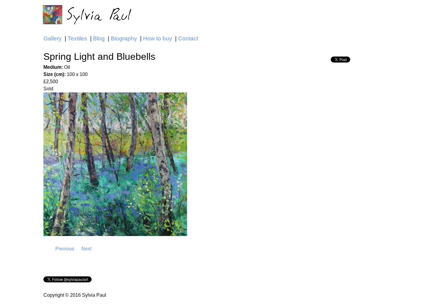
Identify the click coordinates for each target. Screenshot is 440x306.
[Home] (88, 14)
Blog (99, 38)
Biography (124, 38)
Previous (64, 248)
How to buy (157, 38)
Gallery (52, 38)
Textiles (77, 38)
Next (86, 248)
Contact (188, 38)
